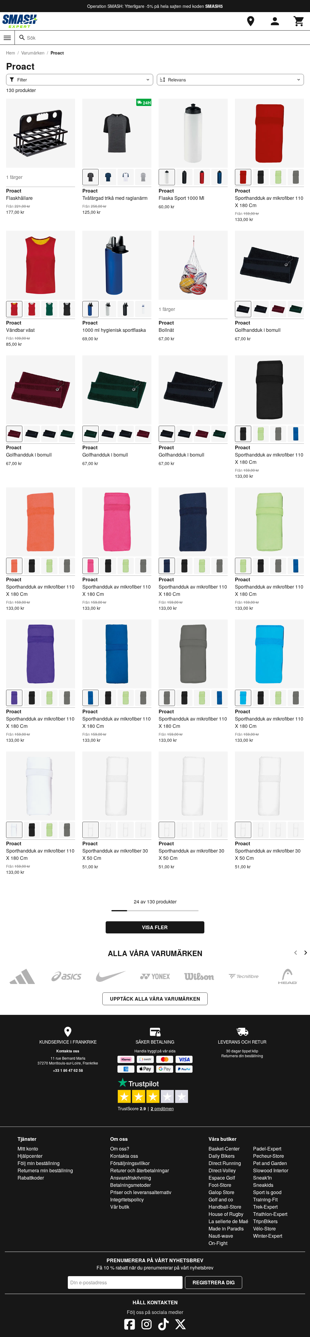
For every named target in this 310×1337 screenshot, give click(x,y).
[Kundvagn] (299, 21)
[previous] (295, 953)
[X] (180, 1325)
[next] (305, 953)
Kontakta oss (67, 1050)
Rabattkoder (31, 1177)
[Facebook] (130, 1325)
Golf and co (221, 1199)
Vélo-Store (264, 1228)
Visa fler (155, 927)
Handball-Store (225, 1206)
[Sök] (22, 38)
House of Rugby (226, 1213)
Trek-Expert (265, 1206)
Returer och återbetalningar (139, 1170)
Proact (13, 190)
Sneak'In (262, 1177)
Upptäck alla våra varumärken (155, 998)
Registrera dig (214, 1282)
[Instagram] (146, 1325)
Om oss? (119, 1148)
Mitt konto (28, 1148)
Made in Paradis (226, 1228)
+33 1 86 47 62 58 (68, 1070)
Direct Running (225, 1163)
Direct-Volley (222, 1170)
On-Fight (218, 1243)
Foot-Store (220, 1184)
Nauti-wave (221, 1235)
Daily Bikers (222, 1155)
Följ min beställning (39, 1163)
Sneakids (263, 1184)
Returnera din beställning (242, 1055)
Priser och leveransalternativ (140, 1192)
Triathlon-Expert (270, 1213)
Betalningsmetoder (130, 1184)
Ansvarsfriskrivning (130, 1177)
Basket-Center (224, 1148)
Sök (31, 37)
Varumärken (33, 53)
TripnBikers (265, 1221)
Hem (10, 53)
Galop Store (221, 1192)
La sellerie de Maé (228, 1221)
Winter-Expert (267, 1235)
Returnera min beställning (45, 1170)
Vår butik (119, 1206)
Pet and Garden (270, 1163)
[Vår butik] (251, 21)
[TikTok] (163, 1325)
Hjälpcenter (30, 1155)
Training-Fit (265, 1199)
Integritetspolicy (127, 1199)
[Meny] (7, 38)
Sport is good (267, 1192)
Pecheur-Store (268, 1155)
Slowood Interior (270, 1170)
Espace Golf (222, 1177)
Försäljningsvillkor (130, 1163)
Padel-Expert (267, 1148)
